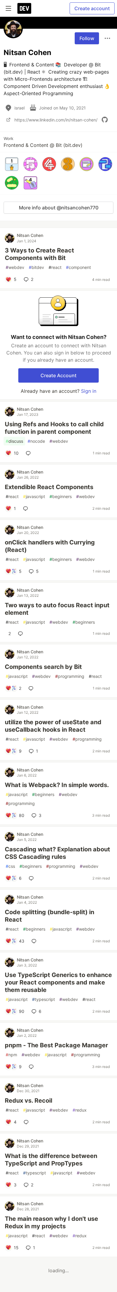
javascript (34, 496)
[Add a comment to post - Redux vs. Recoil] (27, 1122)
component (78, 267)
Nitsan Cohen (30, 235)
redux (80, 1110)
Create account (92, 8)
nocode (36, 441)
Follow (87, 38)
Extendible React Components (49, 487)
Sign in (88, 391)
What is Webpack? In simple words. (57, 785)
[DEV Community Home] (24, 8)
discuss (14, 441)
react (55, 267)
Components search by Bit (43, 666)
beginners (61, 496)
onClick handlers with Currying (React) (50, 546)
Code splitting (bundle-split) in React (49, 915)
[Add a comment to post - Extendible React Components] (27, 508)
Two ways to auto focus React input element (57, 609)
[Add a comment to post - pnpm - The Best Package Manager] (32, 1066)
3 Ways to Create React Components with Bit (39, 254)
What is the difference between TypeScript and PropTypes (51, 1159)
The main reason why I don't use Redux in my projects (51, 1222)
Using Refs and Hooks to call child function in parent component (54, 428)
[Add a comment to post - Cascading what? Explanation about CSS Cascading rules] (32, 878)
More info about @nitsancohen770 (58, 208)
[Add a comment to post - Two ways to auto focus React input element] (21, 633)
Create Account (58, 375)
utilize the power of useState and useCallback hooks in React (53, 726)
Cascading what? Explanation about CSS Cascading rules (57, 853)
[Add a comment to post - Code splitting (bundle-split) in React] (35, 941)
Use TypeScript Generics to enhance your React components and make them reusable (58, 982)
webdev (15, 267)
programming (69, 676)
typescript (43, 999)
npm (11, 1054)
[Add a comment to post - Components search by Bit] (32, 688)
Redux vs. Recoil (28, 1100)
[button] (12, 164)
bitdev (36, 267)
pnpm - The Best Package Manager (56, 1045)
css (10, 866)
